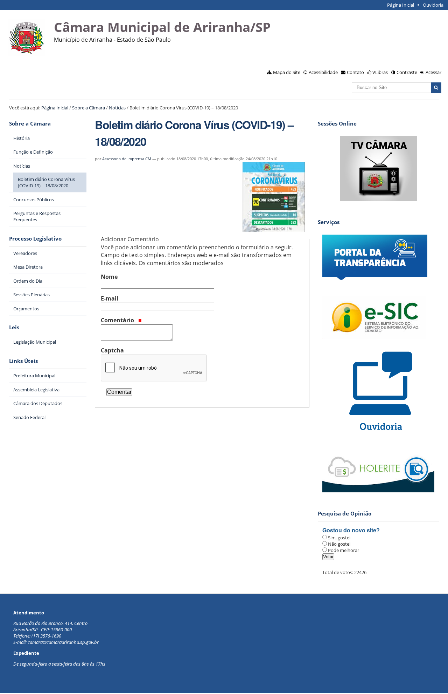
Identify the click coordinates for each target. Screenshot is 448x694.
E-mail (109, 298)
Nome (109, 277)
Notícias (117, 108)
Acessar (433, 72)
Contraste (407, 72)
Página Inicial (400, 5)
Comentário (118, 320)
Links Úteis (23, 361)
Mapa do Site (286, 72)
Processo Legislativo (35, 238)
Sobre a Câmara (88, 108)
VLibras (380, 72)
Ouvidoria (433, 5)
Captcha (112, 350)
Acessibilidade (323, 72)
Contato (355, 72)
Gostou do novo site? (351, 530)
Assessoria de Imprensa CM (126, 158)
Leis (14, 327)
